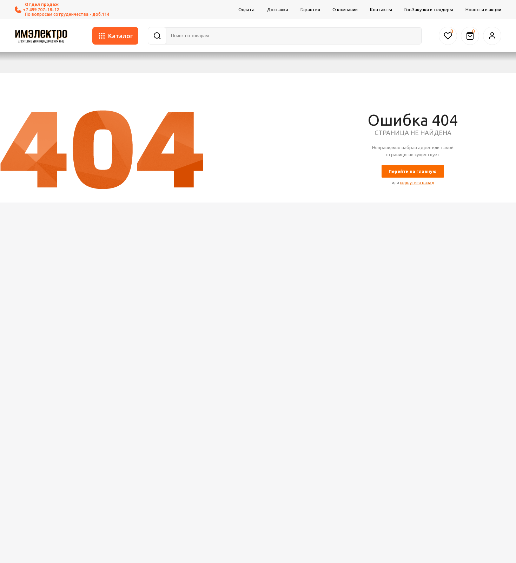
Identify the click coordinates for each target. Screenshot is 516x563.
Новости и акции (483, 9)
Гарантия (310, 9)
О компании (345, 9)
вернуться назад (417, 182)
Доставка (277, 9)
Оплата (246, 9)
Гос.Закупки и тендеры (428, 9)
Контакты (381, 9)
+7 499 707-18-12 (41, 9)
